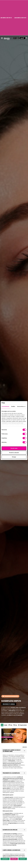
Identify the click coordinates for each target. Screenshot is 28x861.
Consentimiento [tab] (5, 406)
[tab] (2, 725)
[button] (14, 750)
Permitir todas (14, 448)
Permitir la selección (14, 452)
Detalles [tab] (13, 406)
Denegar (14, 456)
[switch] (24, 434)
